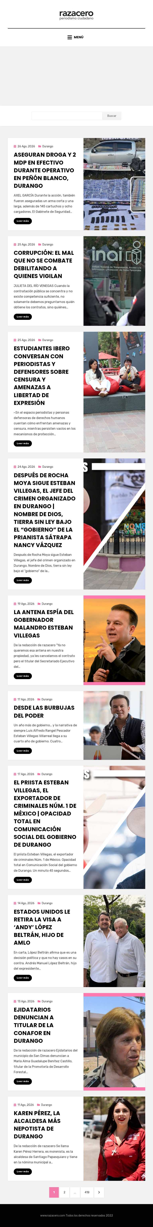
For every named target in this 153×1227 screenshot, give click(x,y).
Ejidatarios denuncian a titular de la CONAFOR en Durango (34, 1025)
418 (88, 1192)
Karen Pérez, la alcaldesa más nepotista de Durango (37, 1125)
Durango (47, 146)
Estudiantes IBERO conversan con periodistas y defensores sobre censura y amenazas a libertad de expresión (42, 376)
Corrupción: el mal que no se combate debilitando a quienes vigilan (44, 264)
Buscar (111, 116)
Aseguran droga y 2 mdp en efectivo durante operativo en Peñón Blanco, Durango (45, 170)
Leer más (23, 221)
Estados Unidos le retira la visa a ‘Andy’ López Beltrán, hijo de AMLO (42, 927)
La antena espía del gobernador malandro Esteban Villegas (44, 623)
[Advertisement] (76, 76)
